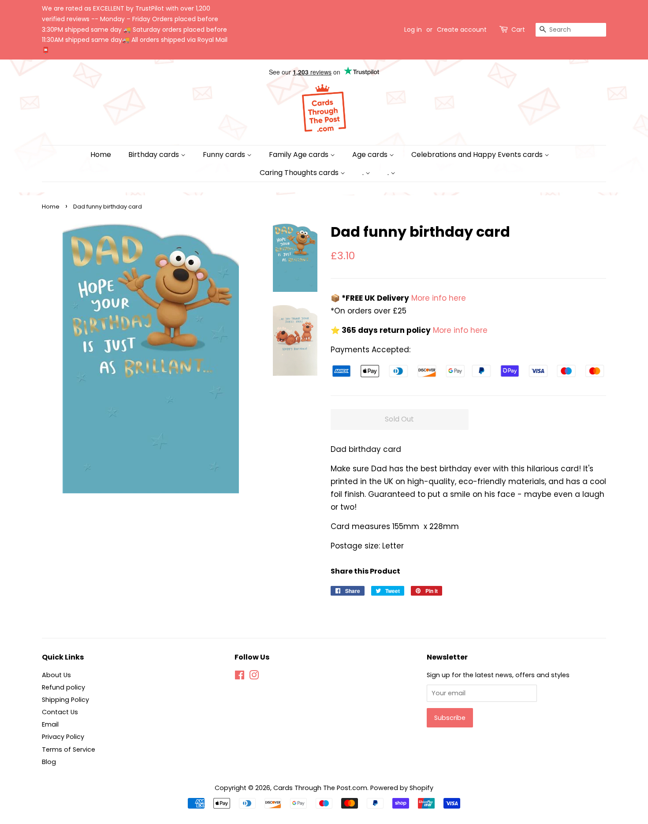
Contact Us (60, 712)
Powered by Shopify (401, 787)
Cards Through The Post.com (320, 787)
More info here (437, 298)
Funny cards (225, 154)
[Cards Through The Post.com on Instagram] (254, 676)
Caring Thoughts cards (300, 173)
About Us (56, 675)
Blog (49, 761)
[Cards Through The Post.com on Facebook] (240, 676)
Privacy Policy (63, 736)
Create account (462, 29)
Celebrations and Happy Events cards (477, 154)
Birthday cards (154, 154)
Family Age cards (299, 154)
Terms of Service (68, 749)
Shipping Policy (65, 699)
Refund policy (63, 687)
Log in (413, 29)
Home (100, 154)
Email (50, 724)
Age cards (370, 154)
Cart (518, 29)
